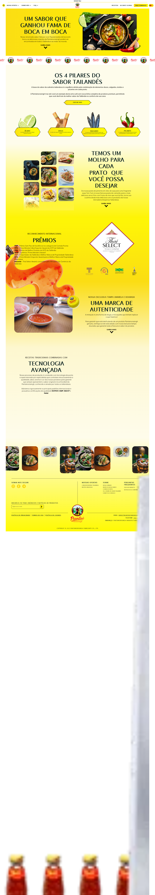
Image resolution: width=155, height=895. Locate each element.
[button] (12, 5)
